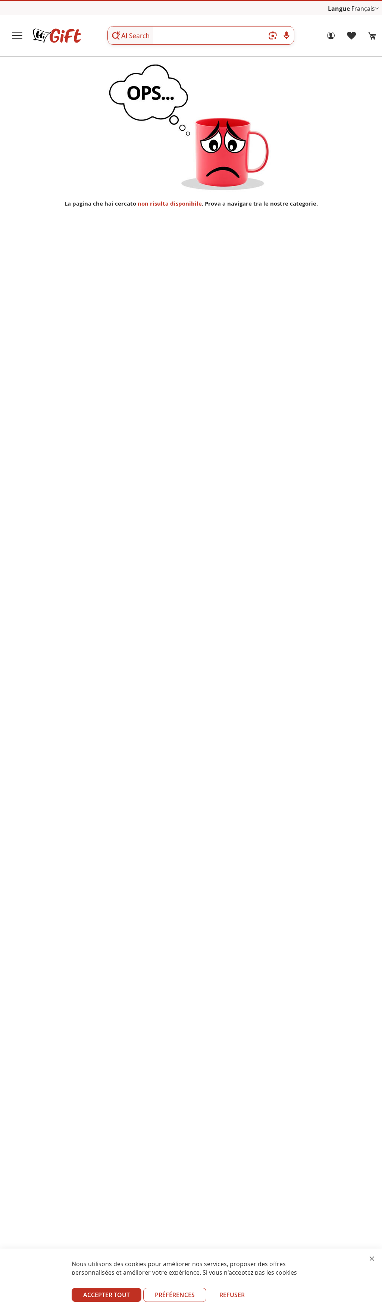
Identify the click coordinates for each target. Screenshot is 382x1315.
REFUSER (232, 1295)
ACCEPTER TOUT (106, 1295)
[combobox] (200, 35)
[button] (365, 8)
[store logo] (56, 35)
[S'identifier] (330, 37)
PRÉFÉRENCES (175, 1295)
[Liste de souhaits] (351, 37)
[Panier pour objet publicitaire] (372, 36)
